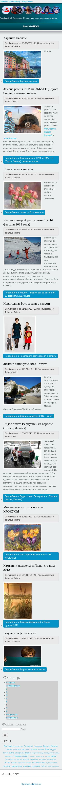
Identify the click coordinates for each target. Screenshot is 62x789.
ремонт (7, 766)
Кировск (25, 749)
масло (14, 763)
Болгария (28, 746)
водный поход (37, 753)
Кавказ (8, 749)
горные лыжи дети (36, 756)
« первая (10, 682)
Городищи (38, 746)
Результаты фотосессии (19, 633)
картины (42, 759)
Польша (33, 749)
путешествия (51, 763)
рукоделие (17, 766)
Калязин (17, 749)
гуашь (47, 756)
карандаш (34, 759)
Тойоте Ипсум (9, 138)
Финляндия (50, 749)
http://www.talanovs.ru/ (31, 784)
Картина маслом (15, 38)
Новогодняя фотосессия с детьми (26, 303)
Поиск (23, 729)
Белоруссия (18, 746)
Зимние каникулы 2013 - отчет (25, 364)
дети (53, 756)
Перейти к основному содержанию (16, 1)
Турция (41, 749)
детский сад (10, 759)
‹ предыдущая (13, 686)
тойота (44, 766)
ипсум (26, 759)
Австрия (8, 746)
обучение (21, 763)
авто (11, 752)
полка (28, 763)
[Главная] (31, 14)
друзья (19, 759)
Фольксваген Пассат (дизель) (50, 132)
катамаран (51, 759)
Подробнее (21, 81)
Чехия (5, 753)
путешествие (38, 763)
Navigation (31, 26)
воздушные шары (51, 753)
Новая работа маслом (18, 169)
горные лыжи (21, 756)
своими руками (31, 766)
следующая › (12, 714)
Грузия (46, 746)
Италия (54, 746)
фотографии (53, 766)
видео (28, 752)
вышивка (9, 756)
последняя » (12, 718)
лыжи (7, 762)
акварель (19, 753)
